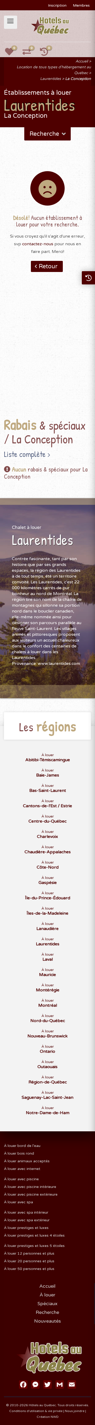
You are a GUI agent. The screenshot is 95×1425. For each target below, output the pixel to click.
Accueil (81, 61)
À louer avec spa (18, 1202)
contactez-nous (37, 244)
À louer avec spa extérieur (27, 1220)
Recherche (47, 1312)
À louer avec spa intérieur (26, 1212)
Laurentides (50, 78)
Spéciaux (47, 1303)
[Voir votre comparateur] (29, 53)
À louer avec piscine (21, 1179)
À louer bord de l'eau (22, 1145)
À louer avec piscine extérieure (31, 1194)
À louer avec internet (22, 1169)
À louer (47, 1295)
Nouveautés (47, 1321)
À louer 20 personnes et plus (29, 1261)
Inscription (57, 5)
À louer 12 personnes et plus (29, 1253)
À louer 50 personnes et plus (29, 1269)
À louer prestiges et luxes (26, 1228)
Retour (48, 266)
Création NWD (48, 1417)
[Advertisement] (47, 353)
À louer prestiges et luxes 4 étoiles (34, 1235)
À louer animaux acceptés (27, 1161)
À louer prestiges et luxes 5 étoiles (34, 1246)
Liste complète (25, 454)
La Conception (78, 78)
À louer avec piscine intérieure (30, 1187)
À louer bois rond (19, 1153)
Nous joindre (74, 1411)
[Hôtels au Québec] (50, 25)
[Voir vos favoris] (12, 53)
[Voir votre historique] (47, 53)
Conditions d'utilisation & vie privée (36, 1411)
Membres (81, 5)
